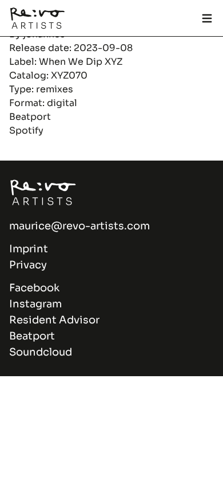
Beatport (30, 117)
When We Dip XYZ (80, 62)
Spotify (26, 130)
